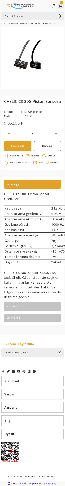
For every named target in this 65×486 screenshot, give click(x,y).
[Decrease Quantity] (9, 133)
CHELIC (28, 116)
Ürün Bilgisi (13, 184)
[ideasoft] (14, 483)
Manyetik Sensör (33, 111)
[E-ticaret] (32, 483)
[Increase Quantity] (56, 133)
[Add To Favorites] (13, 156)
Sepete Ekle (17, 145)
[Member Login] (54, 6)
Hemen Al (47, 145)
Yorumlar (12, 306)
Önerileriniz (13, 317)
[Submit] (60, 352)
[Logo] (19, 6)
